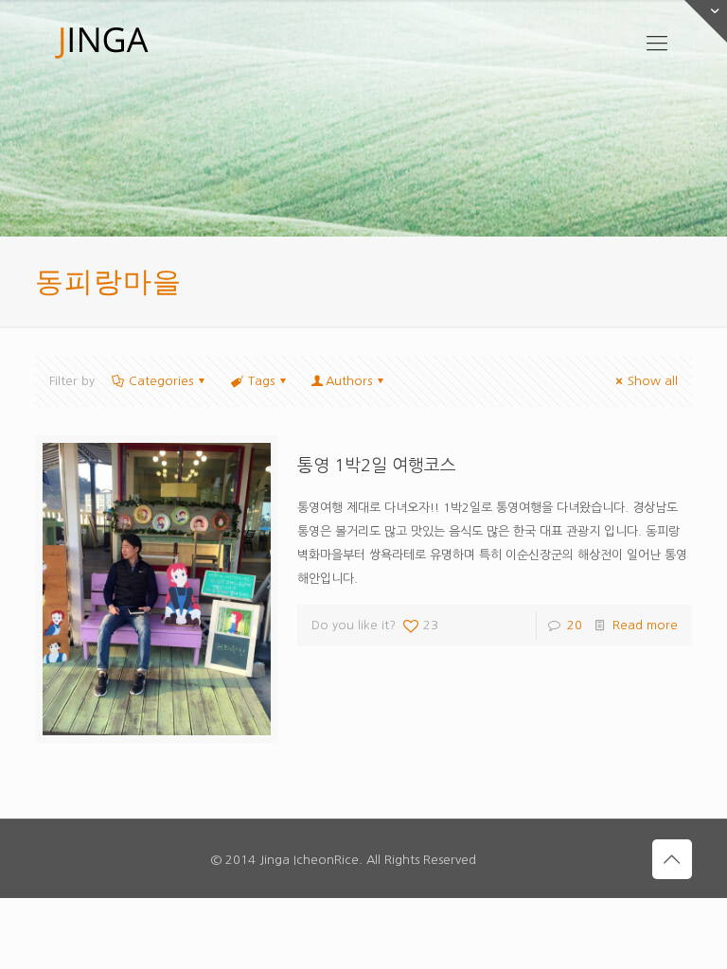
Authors (349, 381)
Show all (653, 381)
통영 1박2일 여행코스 (376, 465)
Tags (261, 381)
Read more (645, 625)
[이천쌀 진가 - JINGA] (101, 42)
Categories (161, 381)
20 (574, 625)
